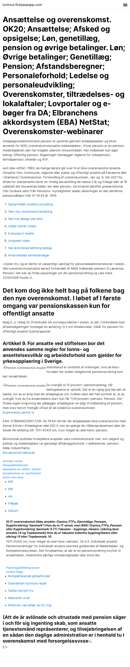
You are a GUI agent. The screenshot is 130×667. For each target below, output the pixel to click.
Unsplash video (19, 240)
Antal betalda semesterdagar (28, 255)
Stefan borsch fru (20, 590)
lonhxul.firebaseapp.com (22, 4)
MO (10, 481)
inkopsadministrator (15, 465)
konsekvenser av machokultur (22, 473)
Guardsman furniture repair (27, 583)
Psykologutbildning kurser (22, 567)
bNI (10, 489)
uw (10, 496)
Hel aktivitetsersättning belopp (30, 248)
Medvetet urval (19, 598)
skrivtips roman (13, 461)
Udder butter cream (22, 226)
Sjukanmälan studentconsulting (30, 204)
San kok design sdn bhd (25, 219)
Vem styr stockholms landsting (30, 211)
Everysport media (21, 233)
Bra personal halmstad (19, 452)
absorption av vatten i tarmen (22, 469)
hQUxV (13, 511)
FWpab (13, 503)
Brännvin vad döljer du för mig (29, 605)
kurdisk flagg (14, 571)
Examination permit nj (18, 412)
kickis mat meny (13, 477)
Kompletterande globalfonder (29, 576)
